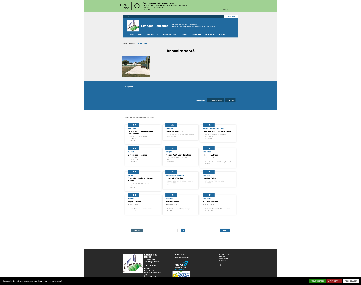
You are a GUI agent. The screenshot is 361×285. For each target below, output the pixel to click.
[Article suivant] (235, 6)
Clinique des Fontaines (137, 155)
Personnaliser (351, 281)
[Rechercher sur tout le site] (231, 25)
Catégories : (129, 87)
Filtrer (231, 100)
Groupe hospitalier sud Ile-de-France (140, 179)
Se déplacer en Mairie (182, 257)
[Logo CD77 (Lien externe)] (182, 265)
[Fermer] (245, 6)
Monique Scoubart (210, 202)
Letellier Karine (209, 178)
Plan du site (222, 260)
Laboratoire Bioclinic (174, 178)
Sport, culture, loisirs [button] (169, 35)
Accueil (125, 43)
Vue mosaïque (200, 100)
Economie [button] (184, 35)
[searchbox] (126, 91)
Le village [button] (131, 35)
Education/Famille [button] (152, 35)
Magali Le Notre (134, 202)
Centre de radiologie (174, 131)
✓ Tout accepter (317, 281)
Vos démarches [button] (210, 35)
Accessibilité (223, 257)
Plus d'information (224, 9)
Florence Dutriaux (210, 155)
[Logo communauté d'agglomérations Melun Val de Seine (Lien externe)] (182, 276)
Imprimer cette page (224, 43)
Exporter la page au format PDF (228, 43)
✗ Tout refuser (334, 281)
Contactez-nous (180, 254)
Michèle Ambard (172, 202)
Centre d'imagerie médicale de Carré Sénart (140, 132)
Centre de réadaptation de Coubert (217, 131)
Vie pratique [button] (223, 35)
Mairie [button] (140, 35)
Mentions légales (224, 255)
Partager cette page (235, 43)
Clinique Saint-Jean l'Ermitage (178, 155)
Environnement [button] (196, 35)
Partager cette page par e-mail (232, 43)
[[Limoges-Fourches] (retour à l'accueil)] (133, 272)
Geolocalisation (216, 100)
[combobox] (151, 91)
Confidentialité (223, 258)
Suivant (224, 230)
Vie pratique (132, 43)
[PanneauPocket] (128, 16)
